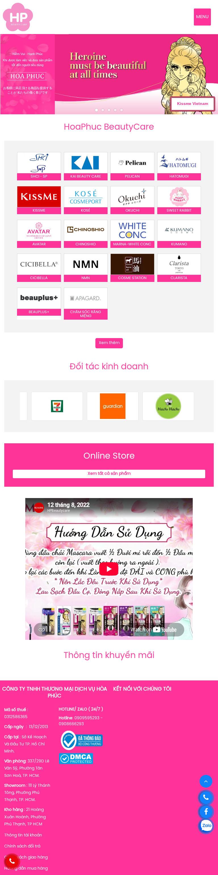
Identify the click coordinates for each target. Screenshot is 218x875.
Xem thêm (109, 343)
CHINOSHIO (86, 244)
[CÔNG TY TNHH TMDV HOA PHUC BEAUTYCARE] (18, 17)
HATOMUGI (178, 176)
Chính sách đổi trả (22, 846)
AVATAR (39, 244)
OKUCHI (132, 210)
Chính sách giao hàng (26, 857)
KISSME (39, 210)
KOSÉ (85, 210)
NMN (85, 278)
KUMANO (179, 244)
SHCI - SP (39, 176)
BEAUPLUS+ (39, 312)
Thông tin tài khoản (23, 835)
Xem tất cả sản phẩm (109, 474)
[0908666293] (206, 797)
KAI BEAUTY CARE (85, 176)
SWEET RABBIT (179, 210)
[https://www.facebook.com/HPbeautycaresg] (206, 812)
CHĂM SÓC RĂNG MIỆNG (85, 314)
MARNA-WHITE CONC (132, 244)
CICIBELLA (39, 278)
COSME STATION (132, 278)
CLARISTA (179, 278)
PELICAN (132, 176)
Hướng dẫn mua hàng (26, 868)
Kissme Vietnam (192, 103)
